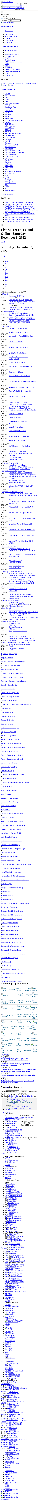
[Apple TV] (21, 83)
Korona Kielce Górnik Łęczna (20, 366)
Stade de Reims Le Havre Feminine (22, 554)
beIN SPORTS (14, 1363)
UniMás (11, 1409)
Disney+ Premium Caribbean (18, 315)
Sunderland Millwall (17, 465)
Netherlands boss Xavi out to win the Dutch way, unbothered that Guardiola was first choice (16, 1059)
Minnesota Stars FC (17, 1282)
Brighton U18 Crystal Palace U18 (21, 513)
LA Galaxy (15, 1285)
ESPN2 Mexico (14, 469)
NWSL (11, 1121)
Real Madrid (13, 1201)
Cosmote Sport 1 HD (16, 459)
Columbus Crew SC (18, 1261)
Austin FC (14, 1289)
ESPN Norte (13, 640)
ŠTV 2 (19, 404)
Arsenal (11, 1186)
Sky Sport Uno (14, 614)
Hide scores (7, 292)
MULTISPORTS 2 (15, 562)
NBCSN (12, 1397)
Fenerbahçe (13, 1222)
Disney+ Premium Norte (17, 319)
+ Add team (9, 31)
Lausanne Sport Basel (17, 431)
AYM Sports (13, 1416)
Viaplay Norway (20, 583)
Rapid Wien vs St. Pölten (17, 362)
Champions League (15, 1130)
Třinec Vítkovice (16, 342)
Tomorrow (12, 1097)
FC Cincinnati (15, 1244)
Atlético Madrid (14, 1203)
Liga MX (12, 1162)
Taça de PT (8, 1495)
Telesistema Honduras (16, 606)
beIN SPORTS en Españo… (18, 1388)
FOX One (12, 1431)
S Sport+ (19, 453)
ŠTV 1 (11, 359)
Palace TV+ (13, 404)
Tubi (10, 1452)
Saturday (12, 1099)
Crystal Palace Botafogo (18, 402)
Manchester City (14, 1192)
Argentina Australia (17, 303)
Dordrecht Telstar (16, 372)
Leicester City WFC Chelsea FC (21, 486)
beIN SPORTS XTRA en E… (19, 1420)
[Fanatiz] (4, 85)
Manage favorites (8, 22)
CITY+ (11, 1426)
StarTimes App (24, 406)
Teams (7, 1178)
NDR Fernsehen (29, 575)
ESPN (11, 1367)
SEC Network (14, 1449)
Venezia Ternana (16, 610)
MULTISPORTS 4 (30, 551)
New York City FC (17, 1246)
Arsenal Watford (16, 414)
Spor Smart (12, 410)
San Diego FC (16, 1283)
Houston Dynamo (16, 1266)
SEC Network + (14, 1450)
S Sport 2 (26, 453)
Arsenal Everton (16, 480)
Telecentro (12, 596)
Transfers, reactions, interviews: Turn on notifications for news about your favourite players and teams (19, 1070)
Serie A (11, 1141)
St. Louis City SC (16, 1274)
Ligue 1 (11, 1145)
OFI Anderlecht (15, 457)
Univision (12, 1407)
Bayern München (15, 1216)
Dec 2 (3, 242)
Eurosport (12, 581)
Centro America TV (15, 1424)
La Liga (11, 1139)
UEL (6, 1473)
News (7, 1465)
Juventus (12, 1205)
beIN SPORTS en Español (14, 120)
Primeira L (8, 1493)
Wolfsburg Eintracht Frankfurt (20, 573)
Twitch (11, 646)
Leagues (8, 1109)
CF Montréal (15, 1259)
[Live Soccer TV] (7, 2)
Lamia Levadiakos (16, 427)
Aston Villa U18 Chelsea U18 (20, 524)
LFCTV (11, 543)
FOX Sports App (24, 604)
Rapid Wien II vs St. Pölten (18, 353)
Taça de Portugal (14, 1149)
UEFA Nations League (12, 71)
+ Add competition (11, 50)
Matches (8, 1087)
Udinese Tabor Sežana (18, 328)
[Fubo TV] (5, 83)
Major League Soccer (16, 1118)
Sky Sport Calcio (25, 614)
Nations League (14, 1133)
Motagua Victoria (16, 602)
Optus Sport (21, 482)
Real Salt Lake (15, 1278)
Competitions (5, 46)
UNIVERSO (13, 1403)
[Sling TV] (13, 83)
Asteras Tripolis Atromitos (19, 436)
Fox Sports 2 (13, 1382)
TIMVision (12, 625)
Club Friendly (13, 1171)
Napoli (11, 1211)
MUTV (11, 499)
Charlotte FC (15, 1242)
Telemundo (13, 1399)
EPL (6, 1484)
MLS (6, 1480)
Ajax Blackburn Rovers (18, 357)
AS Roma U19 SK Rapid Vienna (21, 387)
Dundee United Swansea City (20, 391)
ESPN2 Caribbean (18, 476)
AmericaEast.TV (14, 1414)
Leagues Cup (13, 1161)
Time (13, 18)
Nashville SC (15, 1234)
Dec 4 (3, 256)
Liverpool (12, 1190)
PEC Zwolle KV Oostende (19, 376)
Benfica (11, 1213)
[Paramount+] (31, 83)
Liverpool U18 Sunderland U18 (21, 541)
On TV (23, 292)
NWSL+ (12, 1445)
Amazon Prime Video (16, 1413)
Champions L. (9, 1471)
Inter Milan (12, 1207)
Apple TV (12, 1384)
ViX (10, 1456)
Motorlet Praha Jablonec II (19, 347)
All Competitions (10, 1174)
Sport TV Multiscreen (24, 322)
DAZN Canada (28, 467)
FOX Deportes (14, 1405)
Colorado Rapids (16, 1276)
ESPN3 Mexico (25, 469)
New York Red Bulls (17, 1247)
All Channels (9, 1462)
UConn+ (12, 1454)
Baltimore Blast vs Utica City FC (19, 644)
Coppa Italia (13, 1152)
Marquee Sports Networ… (18, 1439)
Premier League (14, 1137)
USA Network (14, 1394)
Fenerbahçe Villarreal (17, 452)
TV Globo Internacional (13, 133)
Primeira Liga (13, 1147)
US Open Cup (14, 1119)
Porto (11, 1215)
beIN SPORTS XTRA (16, 1418)
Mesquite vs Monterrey (16, 648)
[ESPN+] (11, 85)
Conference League (15, 1135)
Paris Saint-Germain (15, 1220)
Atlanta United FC (17, 1255)
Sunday (11, 1101)
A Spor (11, 423)
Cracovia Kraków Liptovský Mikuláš (23, 381)
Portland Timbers (16, 1280)
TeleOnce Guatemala (23, 596)
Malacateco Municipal (18, 589)
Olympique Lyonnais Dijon (19, 549)
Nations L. (8, 1474)
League (5, 18)
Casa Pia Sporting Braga (18, 313)
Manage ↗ (9, 26)
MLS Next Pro (14, 1441)
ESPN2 (11, 1373)
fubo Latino (13, 1433)
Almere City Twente (17, 397)
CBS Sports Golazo (15, 1422)
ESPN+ (11, 1380)
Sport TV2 (12, 322)
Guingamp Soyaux (16, 566)
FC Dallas (14, 1272)
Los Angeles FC (16, 1268)
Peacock (12, 1411)
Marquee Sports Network (13, 171)
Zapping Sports (14, 1458)
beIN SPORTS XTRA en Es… (15, 152)
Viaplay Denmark (14, 577)
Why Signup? (32, 1091)
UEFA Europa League (12, 69)
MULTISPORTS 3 (15, 556)
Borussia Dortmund (15, 1218)
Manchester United (15, 1194)
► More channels (7, 194)
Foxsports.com (13, 604)
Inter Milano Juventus (17, 636)
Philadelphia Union (17, 1257)
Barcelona (12, 1199)
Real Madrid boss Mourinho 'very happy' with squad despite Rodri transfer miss (17, 1082)
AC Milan (12, 1209)
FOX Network (13, 300)
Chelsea (11, 1188)
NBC (11, 1369)
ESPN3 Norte (30, 319)
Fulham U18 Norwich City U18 (21, 507)
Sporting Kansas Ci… (18, 1291)
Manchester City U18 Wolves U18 (22, 530)
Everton (11, 1198)
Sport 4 (16, 359)
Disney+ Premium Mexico (23, 317)
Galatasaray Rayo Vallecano (20, 408)
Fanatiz (11, 1361)
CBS (10, 1365)
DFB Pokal (13, 1150)
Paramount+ (13, 1386)
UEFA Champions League (13, 62)
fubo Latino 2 (13, 1435)
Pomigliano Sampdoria (18, 631)
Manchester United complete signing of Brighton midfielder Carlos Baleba (16, 1065)
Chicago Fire (15, 1238)
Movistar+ (20, 410)
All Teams (8, 1295)
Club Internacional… (17, 1236)
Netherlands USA (16, 296)
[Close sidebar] (1, 225)
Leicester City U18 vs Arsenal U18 (20, 494)
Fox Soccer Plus (14, 1375)
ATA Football (18, 551)
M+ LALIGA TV (30, 410)
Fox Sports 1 (13, 1378)
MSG (11, 1443)
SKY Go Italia (33, 612)
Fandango (12, 1430)
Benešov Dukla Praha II (18, 332)
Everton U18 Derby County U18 (21, 535)
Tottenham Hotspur (15, 1196)
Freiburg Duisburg (16, 579)
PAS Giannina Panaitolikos (19, 446)
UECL (7, 1476)
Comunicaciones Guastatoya (20, 594)
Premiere (12, 1447)
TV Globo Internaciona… (17, 1401)
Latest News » (5, 1054)
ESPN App (18, 467)
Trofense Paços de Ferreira (19, 321)
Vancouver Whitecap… (18, 1265)
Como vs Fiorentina (15, 627)
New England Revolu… (19, 1240)
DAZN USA (13, 1395)
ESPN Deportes (14, 1376)
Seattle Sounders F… (18, 1287)
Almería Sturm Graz (17, 440)
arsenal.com (12, 482)
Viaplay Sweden (26, 577)
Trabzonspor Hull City (18, 421)
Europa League (14, 1131)
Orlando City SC (16, 1249)
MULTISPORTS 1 (15, 568)
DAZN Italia (13, 612)
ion (10, 1437)
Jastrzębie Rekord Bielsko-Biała (21, 336)
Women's (8, 1467)
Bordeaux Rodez (16, 560)
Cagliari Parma (15, 615)
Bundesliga (13, 1143)
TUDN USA (13, 1392)
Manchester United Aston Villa (20, 473)
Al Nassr (12, 1224)
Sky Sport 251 (22, 612)
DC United (15, 1253)
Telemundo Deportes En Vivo (18, 302)
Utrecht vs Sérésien (15, 417)
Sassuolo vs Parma (15, 623)
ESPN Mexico (28, 638)
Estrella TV (13, 1428)
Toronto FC (15, 1251)
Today (11, 1095)
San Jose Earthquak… (18, 1270)
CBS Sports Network (16, 1371)
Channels (8, 1298)
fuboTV (11, 1390)
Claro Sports (13, 591)
